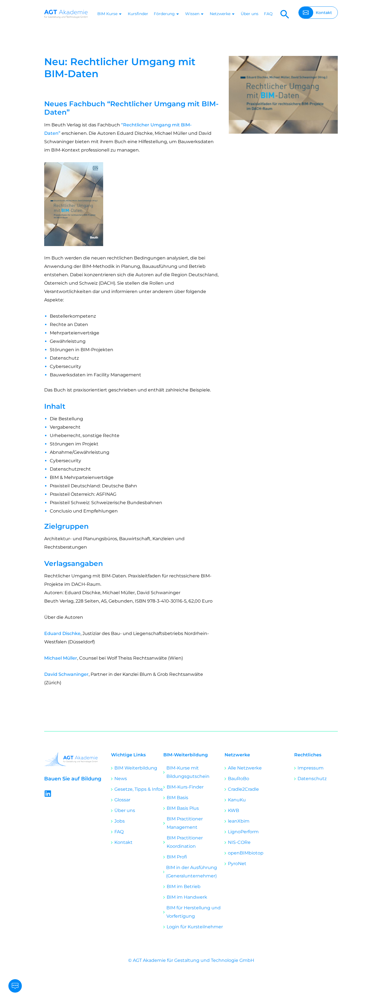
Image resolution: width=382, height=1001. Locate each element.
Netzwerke (220, 13)
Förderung (164, 13)
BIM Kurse (107, 13)
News (120, 778)
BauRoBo (238, 778)
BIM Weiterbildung (135, 768)
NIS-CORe (239, 842)
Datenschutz (312, 778)
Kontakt (123, 842)
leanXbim (238, 821)
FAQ (268, 13)
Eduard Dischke (62, 633)
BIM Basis (177, 797)
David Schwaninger (66, 674)
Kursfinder (138, 13)
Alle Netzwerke (245, 768)
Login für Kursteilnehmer (195, 926)
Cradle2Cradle (243, 789)
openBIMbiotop (245, 853)
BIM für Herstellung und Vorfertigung (193, 912)
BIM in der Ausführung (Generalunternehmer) (191, 872)
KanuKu (237, 799)
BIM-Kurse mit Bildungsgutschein (187, 772)
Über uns (249, 13)
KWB (233, 810)
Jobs (119, 821)
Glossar (122, 799)
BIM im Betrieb (184, 886)
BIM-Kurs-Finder (185, 787)
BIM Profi (177, 857)
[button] (285, 14)
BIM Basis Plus (183, 808)
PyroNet (237, 863)
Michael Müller (60, 658)
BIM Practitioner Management (185, 823)
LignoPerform (243, 831)
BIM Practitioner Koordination (185, 842)
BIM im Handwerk (187, 897)
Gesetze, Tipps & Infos (138, 789)
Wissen (192, 13)
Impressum (311, 768)
